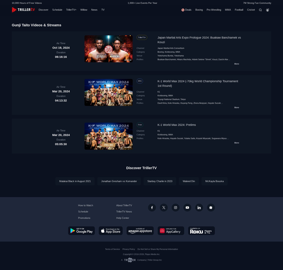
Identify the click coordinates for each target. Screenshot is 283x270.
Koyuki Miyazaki (203, 138)
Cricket (251, 9)
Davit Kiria (162, 103)
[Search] (260, 10)
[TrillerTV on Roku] (201, 230)
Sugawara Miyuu (219, 138)
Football (239, 9)
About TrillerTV (124, 205)
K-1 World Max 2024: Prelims (177, 125)
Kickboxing (170, 52)
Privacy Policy (129, 249)
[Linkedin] (199, 207)
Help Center (122, 218)
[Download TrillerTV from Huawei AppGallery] (171, 230)
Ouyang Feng (186, 103)
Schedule (57, 9)
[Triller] (211, 207)
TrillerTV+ (71, 9)
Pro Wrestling (214, 9)
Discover (43, 9)
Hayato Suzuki (214, 103)
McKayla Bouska (214, 181)
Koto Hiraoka (173, 103)
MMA (228, 9)
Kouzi (214, 59)
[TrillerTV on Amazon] (140, 230)
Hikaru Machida (184, 59)
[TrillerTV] (23, 10)
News (94, 9)
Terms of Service (112, 249)
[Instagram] (175, 207)
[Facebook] (152, 207)
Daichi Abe (223, 59)
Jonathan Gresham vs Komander (119, 181)
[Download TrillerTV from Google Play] (81, 230)
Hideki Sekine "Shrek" (201, 59)
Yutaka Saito (189, 138)
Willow (83, 9)
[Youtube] (187, 207)
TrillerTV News (124, 211)
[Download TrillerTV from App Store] (111, 230)
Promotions (84, 218)
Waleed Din (189, 181)
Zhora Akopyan (200, 103)
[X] (164, 207)
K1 (159, 92)
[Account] (267, 10)
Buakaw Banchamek (167, 59)
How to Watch (85, 205)
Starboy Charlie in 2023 (159, 181)
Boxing (199, 9)
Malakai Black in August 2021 (75, 181)
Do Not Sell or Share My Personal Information (158, 249)
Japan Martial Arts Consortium (171, 48)
